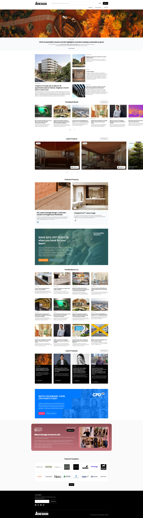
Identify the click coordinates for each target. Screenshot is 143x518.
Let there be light (90, 71)
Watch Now (41, 413)
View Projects (104, 138)
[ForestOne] (75, 220)
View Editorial (104, 102)
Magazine (90, 7)
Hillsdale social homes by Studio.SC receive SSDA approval (96, 57)
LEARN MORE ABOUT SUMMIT (56, 260)
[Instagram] (43, 505)
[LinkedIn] (41, 505)
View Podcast (104, 350)
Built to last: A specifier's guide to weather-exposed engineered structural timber (96, 87)
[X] (38, 505)
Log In (100, 3)
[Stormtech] (38, 222)
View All (71, 484)
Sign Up (105, 3)
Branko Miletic (72, 48)
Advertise (106, 7)
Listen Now (39, 380)
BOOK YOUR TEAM (43, 260)
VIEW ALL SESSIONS (51, 413)
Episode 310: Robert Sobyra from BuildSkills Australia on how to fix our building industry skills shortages (61, 370)
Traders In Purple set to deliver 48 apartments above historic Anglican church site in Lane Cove (52, 88)
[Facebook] (35, 505)
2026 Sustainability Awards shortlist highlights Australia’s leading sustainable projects (71, 42)
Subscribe (99, 7)
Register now (70, 430)
